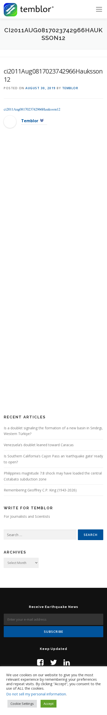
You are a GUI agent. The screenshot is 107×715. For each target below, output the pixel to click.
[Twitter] (53, 662)
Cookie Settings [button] (22, 703)
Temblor (70, 88)
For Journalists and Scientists (27, 516)
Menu (99, 9)
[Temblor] (10, 121)
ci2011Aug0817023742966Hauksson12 (32, 109)
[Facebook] (40, 662)
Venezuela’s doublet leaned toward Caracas (39, 444)
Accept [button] (49, 703)
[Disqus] (53, 212)
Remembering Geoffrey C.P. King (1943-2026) (40, 490)
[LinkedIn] (66, 662)
